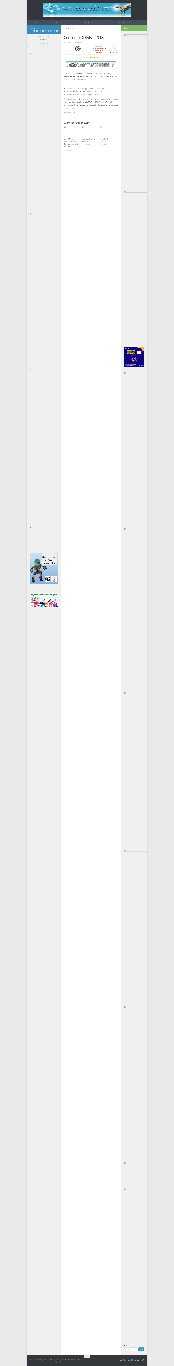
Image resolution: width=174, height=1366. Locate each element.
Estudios (70, 23)
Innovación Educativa (118, 23)
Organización (60, 23)
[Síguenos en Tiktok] (54, 31)
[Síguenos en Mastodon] (48, 31)
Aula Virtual (89, 23)
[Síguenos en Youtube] (43, 31)
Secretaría (49, 23)
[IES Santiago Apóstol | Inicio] (87, 10)
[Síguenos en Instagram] (40, 31)
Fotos (137, 23)
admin (69, 43)
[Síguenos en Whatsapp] (51, 31)
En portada (68, 28)
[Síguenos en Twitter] (34, 31)
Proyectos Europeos (102, 23)
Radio (130, 23)
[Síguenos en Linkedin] (46, 31)
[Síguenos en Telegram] (57, 31)
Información (39, 23)
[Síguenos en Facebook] (37, 31)
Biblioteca (79, 23)
